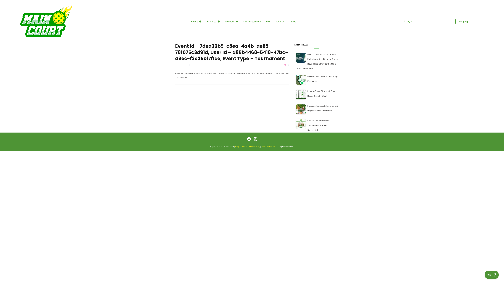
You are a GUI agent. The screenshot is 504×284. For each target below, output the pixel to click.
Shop (293, 21)
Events (194, 21)
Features (211, 21)
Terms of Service (268, 146)
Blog (268, 21)
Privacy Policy (254, 146)
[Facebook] (249, 139)
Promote (229, 21)
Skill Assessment (252, 21)
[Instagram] (255, 139)
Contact (280, 21)
